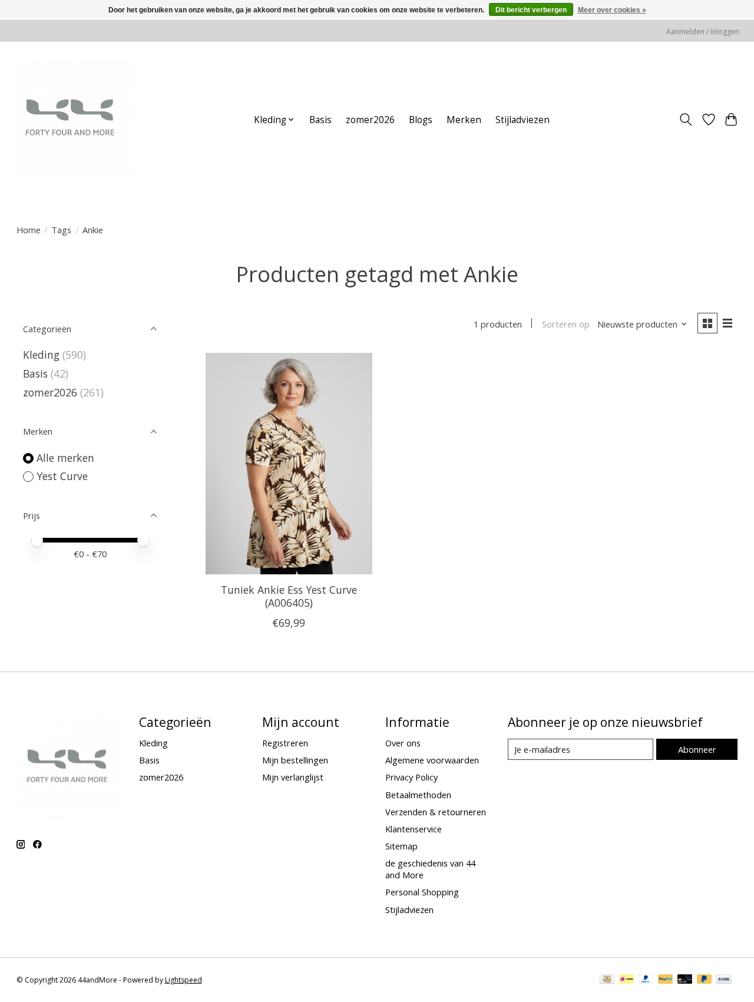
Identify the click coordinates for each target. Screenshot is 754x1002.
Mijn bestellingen (295, 760)
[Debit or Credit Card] (685, 980)
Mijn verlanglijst (292, 777)
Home (28, 230)
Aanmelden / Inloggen (702, 32)
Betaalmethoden (418, 795)
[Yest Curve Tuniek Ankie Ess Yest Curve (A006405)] (289, 463)
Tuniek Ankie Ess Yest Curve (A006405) (289, 596)
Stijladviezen (522, 120)
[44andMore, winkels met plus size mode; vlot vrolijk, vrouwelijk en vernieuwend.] (73, 119)
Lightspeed (183, 980)
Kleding (41, 355)
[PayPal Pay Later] (704, 980)
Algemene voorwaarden (432, 760)
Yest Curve (62, 476)
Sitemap (401, 846)
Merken (464, 120)
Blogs (420, 120)
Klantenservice (413, 829)
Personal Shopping (422, 892)
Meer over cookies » (612, 10)
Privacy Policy (411, 777)
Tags (61, 230)
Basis (320, 120)
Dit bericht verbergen (531, 10)
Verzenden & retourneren (435, 812)
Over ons (403, 743)
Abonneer (697, 749)
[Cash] (607, 980)
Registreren (285, 743)
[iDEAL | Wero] (626, 980)
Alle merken (65, 458)
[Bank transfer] (724, 980)
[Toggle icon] (685, 119)
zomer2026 (370, 120)
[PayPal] (646, 980)
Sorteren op (566, 324)
